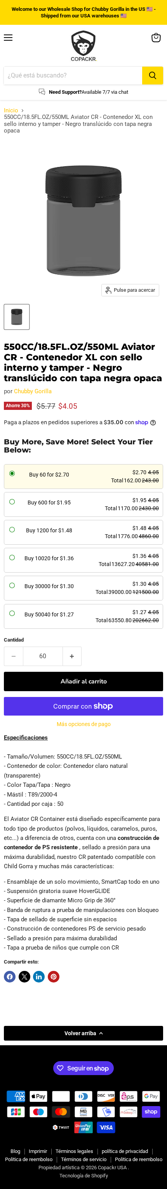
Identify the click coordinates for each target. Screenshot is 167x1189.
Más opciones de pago (84, 724)
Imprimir (38, 1151)
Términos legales (74, 1151)
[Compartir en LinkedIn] (39, 977)
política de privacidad (125, 1151)
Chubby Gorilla (33, 391)
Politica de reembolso (28, 1159)
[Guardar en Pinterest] (53, 977)
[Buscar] (152, 75)
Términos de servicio (83, 1159)
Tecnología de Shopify (83, 1176)
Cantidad (14, 640)
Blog (15, 1151)
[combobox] (73, 75)
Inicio (11, 110)
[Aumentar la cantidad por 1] (72, 656)
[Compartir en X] (24, 977)
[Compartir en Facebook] (10, 977)
